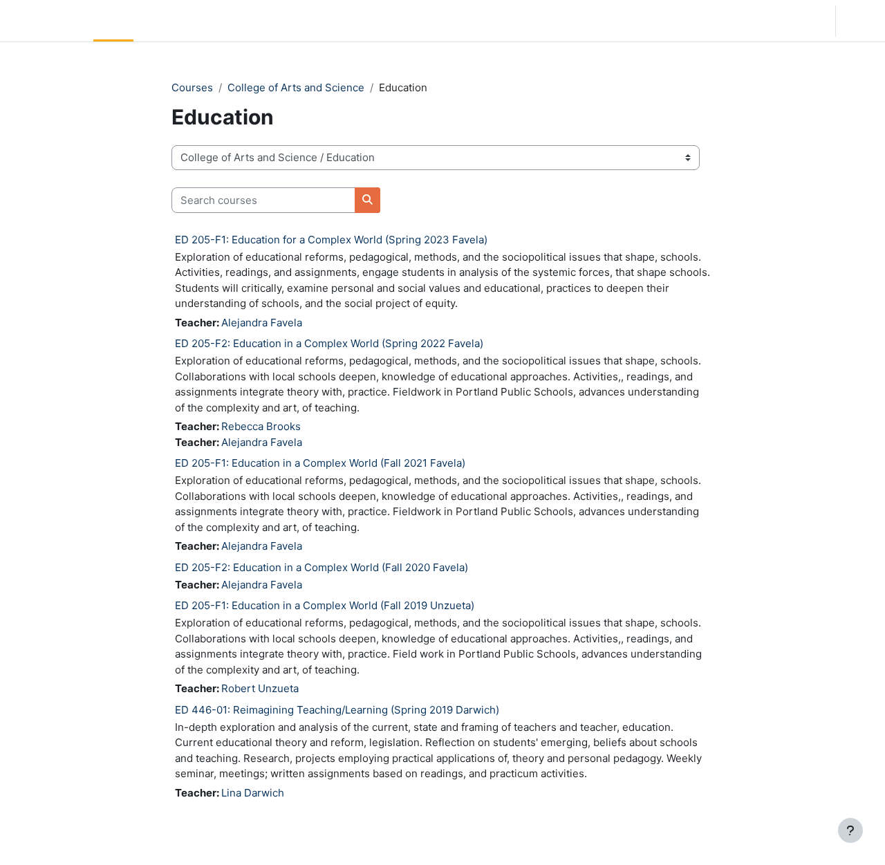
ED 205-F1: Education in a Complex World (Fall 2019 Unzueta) (324, 605)
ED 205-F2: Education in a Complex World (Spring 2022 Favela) (329, 343)
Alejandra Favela (261, 322)
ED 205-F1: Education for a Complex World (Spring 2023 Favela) (331, 239)
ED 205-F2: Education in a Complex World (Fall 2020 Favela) (321, 567)
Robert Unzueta (260, 688)
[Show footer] (850, 830)
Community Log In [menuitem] (183, 20)
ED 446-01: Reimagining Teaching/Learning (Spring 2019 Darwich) (337, 709)
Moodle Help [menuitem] (270, 20)
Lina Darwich (252, 792)
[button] (735, 20)
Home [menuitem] (113, 20)
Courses (192, 87)
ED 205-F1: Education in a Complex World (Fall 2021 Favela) (320, 462)
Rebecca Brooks (261, 426)
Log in (859, 20)
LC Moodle (44, 20)
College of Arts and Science (295, 87)
